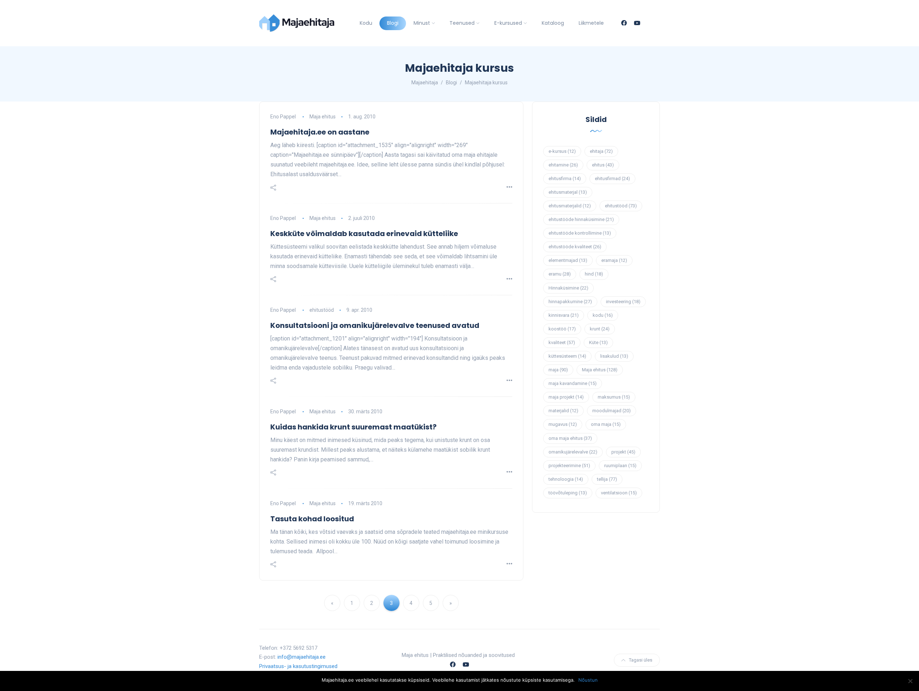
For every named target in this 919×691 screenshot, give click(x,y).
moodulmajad (611, 410)
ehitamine (563, 165)
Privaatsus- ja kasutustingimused (298, 666)
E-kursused (508, 23)
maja (558, 369)
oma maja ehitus (570, 438)
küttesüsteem (567, 356)
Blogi (392, 23)
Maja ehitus (322, 116)
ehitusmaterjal (568, 192)
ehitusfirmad (612, 178)
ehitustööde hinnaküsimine (581, 219)
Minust (422, 23)
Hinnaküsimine (568, 288)
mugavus (563, 424)
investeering (623, 301)
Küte (598, 342)
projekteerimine (569, 465)
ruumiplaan (620, 465)
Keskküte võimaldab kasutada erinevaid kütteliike (364, 234)
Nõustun (588, 680)
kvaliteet (562, 342)
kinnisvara (564, 315)
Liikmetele (591, 23)
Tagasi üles (640, 660)
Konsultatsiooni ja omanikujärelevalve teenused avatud (374, 325)
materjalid (563, 410)
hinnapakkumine (570, 301)
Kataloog (553, 23)
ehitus (603, 165)
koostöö (562, 329)
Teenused (462, 23)
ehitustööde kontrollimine (580, 233)
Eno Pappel (283, 116)
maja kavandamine (573, 383)
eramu (560, 274)
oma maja (606, 424)
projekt (623, 452)
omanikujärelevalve (573, 452)
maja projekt (566, 397)
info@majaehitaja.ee (301, 657)
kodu (603, 315)
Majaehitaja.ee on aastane (319, 132)
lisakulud (614, 356)
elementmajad (568, 260)
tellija (607, 479)
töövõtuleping (568, 492)
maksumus (614, 397)
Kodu (366, 23)
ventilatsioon (619, 492)
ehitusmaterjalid (570, 205)
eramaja (614, 260)
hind (594, 274)
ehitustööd (321, 310)
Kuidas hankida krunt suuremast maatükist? (353, 427)
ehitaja (601, 151)
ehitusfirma (565, 178)
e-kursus (562, 151)
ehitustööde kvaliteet (575, 246)
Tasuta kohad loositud (312, 519)
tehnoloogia (566, 479)
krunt (600, 329)
